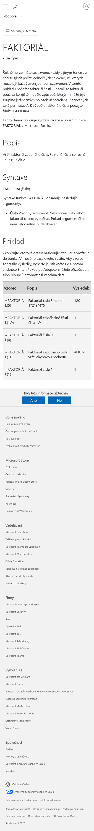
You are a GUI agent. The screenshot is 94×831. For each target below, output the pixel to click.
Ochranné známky (15, 816)
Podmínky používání (73, 809)
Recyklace (10, 503)
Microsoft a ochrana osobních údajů (25, 763)
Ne (59, 400)
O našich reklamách (39, 816)
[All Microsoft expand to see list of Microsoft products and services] (5, 6)
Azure (8, 619)
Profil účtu (11, 467)
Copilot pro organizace (18, 424)
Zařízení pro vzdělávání (18, 539)
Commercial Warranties (18, 511)
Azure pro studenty (15, 583)
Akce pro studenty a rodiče (20, 576)
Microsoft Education (16, 532)
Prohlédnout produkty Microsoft (22, 446)
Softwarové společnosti (18, 720)
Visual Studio (12, 728)
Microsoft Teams (14, 655)
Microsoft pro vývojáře (17, 676)
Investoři (10, 771)
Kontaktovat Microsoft (17, 809)
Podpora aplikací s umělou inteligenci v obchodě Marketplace (39, 691)
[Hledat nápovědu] (16, 6)
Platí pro (12, 58)
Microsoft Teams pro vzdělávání (23, 546)
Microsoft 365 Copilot (17, 648)
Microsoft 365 (13, 438)
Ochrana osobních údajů (46, 809)
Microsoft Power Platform (19, 713)
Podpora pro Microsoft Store (21, 481)
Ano (33, 400)
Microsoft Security (15, 611)
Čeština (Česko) (20, 784)
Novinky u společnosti (17, 756)
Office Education (14, 561)
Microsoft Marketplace (18, 706)
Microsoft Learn (14, 684)
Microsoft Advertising (17, 641)
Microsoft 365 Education (18, 554)
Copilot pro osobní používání (21, 431)
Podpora (11, 16)
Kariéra (9, 749)
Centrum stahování (15, 474)
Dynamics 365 (13, 626)
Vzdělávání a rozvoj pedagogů (22, 568)
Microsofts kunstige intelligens (22, 604)
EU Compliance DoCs (64, 816)
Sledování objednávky (17, 496)
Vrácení (9, 489)
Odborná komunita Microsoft (21, 698)
